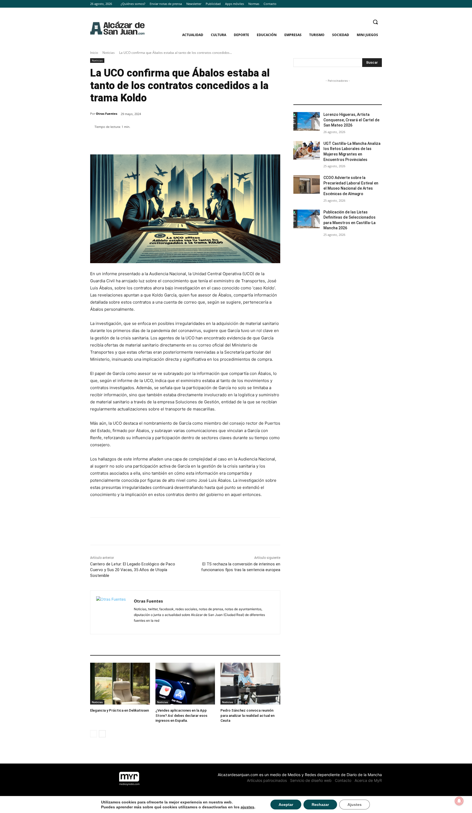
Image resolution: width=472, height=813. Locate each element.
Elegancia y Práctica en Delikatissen (119, 710)
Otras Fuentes (106, 113)
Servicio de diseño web (311, 780)
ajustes (247, 807)
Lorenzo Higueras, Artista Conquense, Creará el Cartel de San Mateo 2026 (351, 119)
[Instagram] (371, 4)
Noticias (108, 52)
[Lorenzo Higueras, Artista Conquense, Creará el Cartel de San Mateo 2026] (306, 121)
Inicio (94, 52)
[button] (375, 21)
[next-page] (102, 733)
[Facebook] (364, 4)
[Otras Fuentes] (112, 612)
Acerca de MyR (368, 780)
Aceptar (286, 804)
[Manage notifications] (459, 801)
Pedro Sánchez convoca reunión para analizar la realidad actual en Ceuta (247, 715)
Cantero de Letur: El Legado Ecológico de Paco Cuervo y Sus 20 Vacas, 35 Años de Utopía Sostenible (132, 570)
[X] (379, 4)
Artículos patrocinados (267, 780)
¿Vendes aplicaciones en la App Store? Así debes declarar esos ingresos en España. (181, 715)
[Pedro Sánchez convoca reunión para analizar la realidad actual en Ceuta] (250, 684)
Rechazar (320, 804)
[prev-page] (93, 733)
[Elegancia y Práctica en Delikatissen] (120, 684)
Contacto (343, 780)
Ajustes (354, 804)
